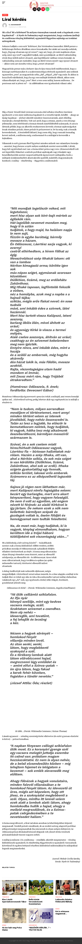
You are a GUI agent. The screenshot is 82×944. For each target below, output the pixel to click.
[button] (3, 3)
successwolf (16, 24)
